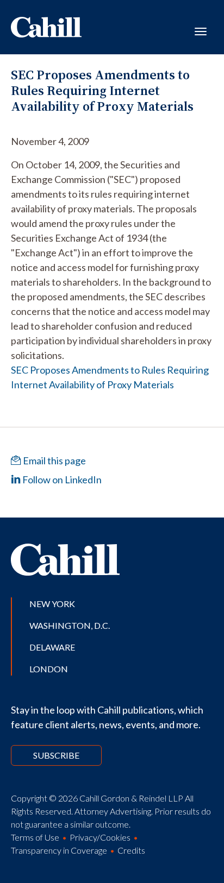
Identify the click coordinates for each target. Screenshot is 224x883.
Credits (131, 850)
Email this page (53, 460)
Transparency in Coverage (59, 850)
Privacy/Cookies (100, 837)
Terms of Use (35, 837)
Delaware (52, 647)
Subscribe (56, 755)
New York (52, 603)
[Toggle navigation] (200, 30)
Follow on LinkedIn (61, 479)
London (48, 669)
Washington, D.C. (69, 625)
